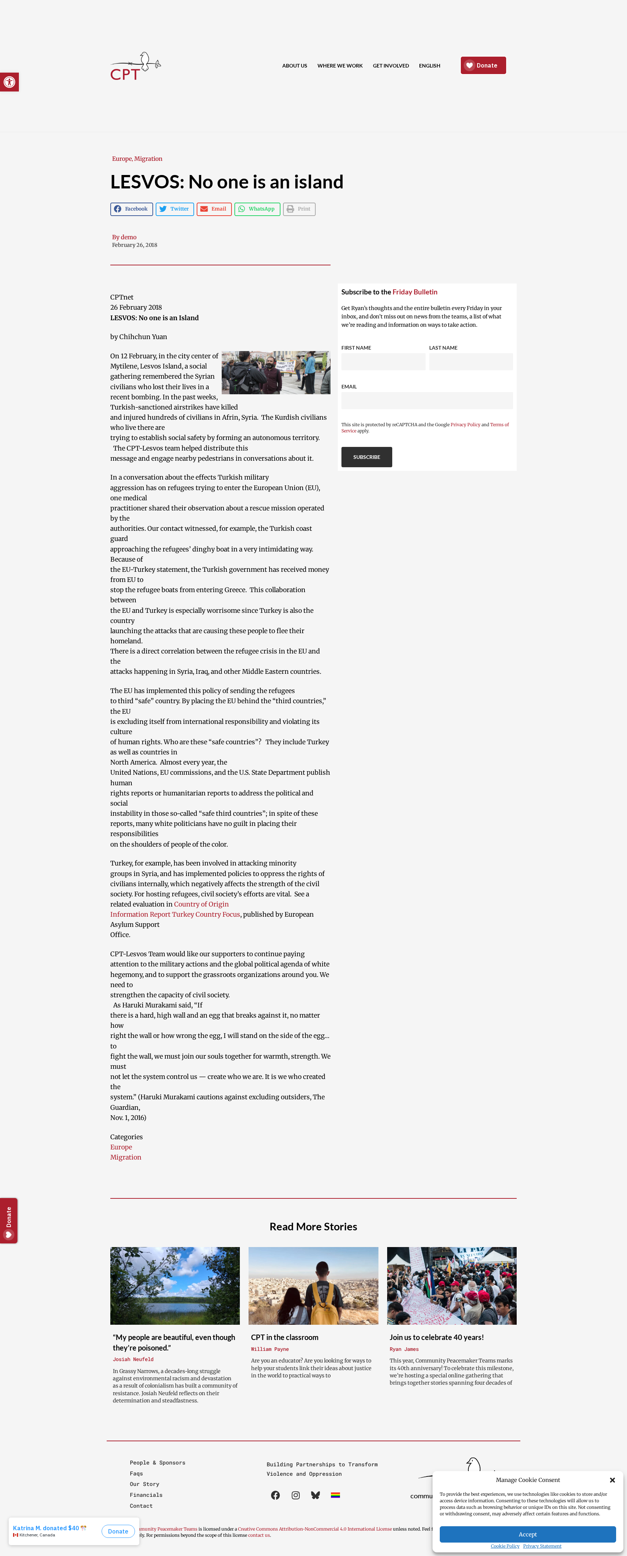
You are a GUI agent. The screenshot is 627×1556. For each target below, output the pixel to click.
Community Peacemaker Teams (164, 1529)
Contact (141, 1505)
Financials (146, 1494)
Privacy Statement (542, 1546)
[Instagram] (296, 1495)
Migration (148, 158)
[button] (612, 1480)
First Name (356, 348)
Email (349, 386)
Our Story (144, 1483)
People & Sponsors (157, 1462)
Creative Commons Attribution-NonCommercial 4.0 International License (315, 1529)
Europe (122, 158)
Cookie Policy (505, 1546)
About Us (294, 65)
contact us (259, 1535)
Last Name (443, 348)
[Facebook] (276, 1495)
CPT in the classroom (285, 1337)
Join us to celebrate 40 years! (437, 1337)
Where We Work (340, 65)
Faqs (136, 1473)
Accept (528, 1534)
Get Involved (391, 65)
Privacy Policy (465, 424)
